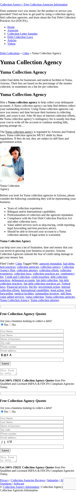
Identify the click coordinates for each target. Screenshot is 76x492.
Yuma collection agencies (60, 296)
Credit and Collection (17, 276)
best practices (7, 267)
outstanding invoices (47, 293)
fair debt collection (47, 280)
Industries (52, 480)
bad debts (68, 263)
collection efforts (49, 270)
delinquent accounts (23, 280)
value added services (12, 296)
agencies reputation (50, 263)
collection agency (50, 267)
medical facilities (24, 293)
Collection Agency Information (21, 486)
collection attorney (27, 270)
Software (19, 483)
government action (49, 286)
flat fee (33, 286)
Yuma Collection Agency (14, 300)
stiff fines (66, 293)
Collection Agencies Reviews (28, 480)
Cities (26, 53)
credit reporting (40, 276)
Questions (6, 483)
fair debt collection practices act (42, 283)
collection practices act (46, 273)
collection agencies (28, 267)
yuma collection (34, 296)
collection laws (22, 273)
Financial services (17, 286)
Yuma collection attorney (44, 300)
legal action (57, 290)
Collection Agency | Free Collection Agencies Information (34, 4)
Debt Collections (10, 53)
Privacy (4, 480)
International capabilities (35, 290)
